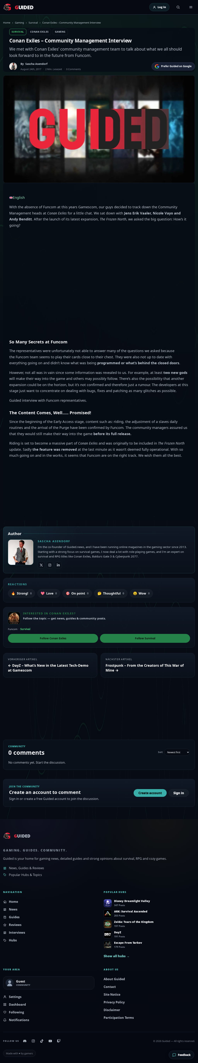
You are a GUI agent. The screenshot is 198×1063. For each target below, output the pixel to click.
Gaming (19, 22)
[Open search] (178, 7)
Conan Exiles (39, 31)
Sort (160, 752)
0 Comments (73, 69)
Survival (33, 22)
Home (6, 22)
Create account (150, 793)
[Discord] (24, 1041)
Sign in (178, 793)
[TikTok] (41, 1041)
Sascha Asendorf (36, 64)
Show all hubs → (117, 956)
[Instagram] (33, 1041)
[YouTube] (50, 1041)
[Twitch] (58, 1041)
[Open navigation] (191, 7)
